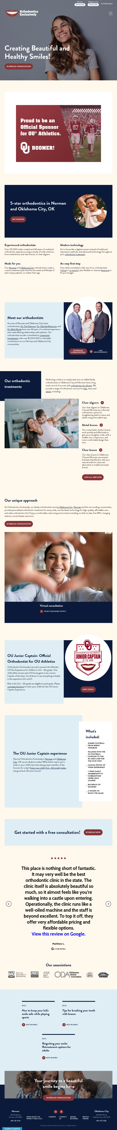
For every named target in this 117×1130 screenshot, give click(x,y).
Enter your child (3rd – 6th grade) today (48, 768)
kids (85, 388)
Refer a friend (86, 1118)
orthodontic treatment (75, 254)
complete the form (15, 686)
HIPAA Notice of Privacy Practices (34, 1118)
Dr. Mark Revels (14, 329)
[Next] (108, 904)
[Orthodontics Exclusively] (22, 13)
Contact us (63, 1118)
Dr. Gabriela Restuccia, (47, 326)
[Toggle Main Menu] (110, 13)
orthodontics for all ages (81, 385)
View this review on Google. (58, 934)
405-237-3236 (101, 1121)
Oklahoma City (27, 267)
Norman (12, 267)
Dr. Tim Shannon (28, 326)
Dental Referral (74, 1118)
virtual (63, 270)
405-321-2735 (15, 1121)
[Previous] (8, 904)
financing (105, 270)
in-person (73, 270)
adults (48, 391)
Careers (52, 1117)
